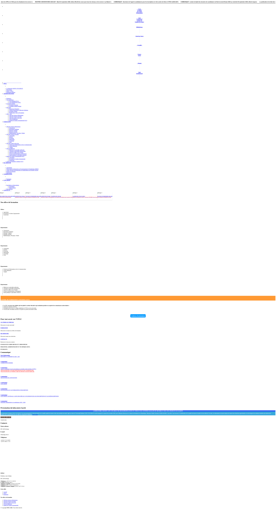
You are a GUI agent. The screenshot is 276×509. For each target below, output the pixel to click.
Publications (9, 172)
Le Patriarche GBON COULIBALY (14, 88)
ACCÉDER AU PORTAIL (7, 322)
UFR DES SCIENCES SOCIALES (11, 243)
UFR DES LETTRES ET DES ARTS (12, 263)
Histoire (11, 137)
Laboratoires (9, 167)
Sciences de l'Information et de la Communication (20, 144)
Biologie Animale (13, 131)
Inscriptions (11, 186)
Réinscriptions (12, 187)
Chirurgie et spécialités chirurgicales (17, 151)
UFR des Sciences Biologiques (16, 115)
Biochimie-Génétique (14, 129)
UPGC (5, 493)
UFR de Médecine (13, 119)
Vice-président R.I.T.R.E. (15, 102)
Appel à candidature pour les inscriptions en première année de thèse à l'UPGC (18, 368)
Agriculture (11, 157)
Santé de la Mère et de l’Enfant (16, 152)
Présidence (8, 98)
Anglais (11, 147)
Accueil (5, 492)
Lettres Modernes (13, 146)
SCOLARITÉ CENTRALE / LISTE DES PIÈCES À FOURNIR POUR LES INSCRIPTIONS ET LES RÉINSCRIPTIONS (30, 395)
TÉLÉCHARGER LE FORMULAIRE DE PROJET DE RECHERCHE (17, 371)
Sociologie (11, 140)
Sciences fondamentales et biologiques (18, 153)
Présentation (9, 89)
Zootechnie (11, 160)
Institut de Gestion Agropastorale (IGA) (18, 120)
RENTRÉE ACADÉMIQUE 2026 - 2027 (10, 356)
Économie (11, 138)
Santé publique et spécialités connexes (17, 155)
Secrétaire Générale (13, 105)
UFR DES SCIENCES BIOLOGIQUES (12, 224)
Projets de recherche (10, 171)
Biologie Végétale (13, 130)
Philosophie (12, 139)
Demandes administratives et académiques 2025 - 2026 (13, 402)
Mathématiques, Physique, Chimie (17, 133)
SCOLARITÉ (4, 383)
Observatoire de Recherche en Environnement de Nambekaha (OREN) (22, 169)
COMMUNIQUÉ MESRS (7, 362)
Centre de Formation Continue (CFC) (14, 161)
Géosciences (12, 128)
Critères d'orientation (138, 316)
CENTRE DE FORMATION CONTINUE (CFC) (15, 299)
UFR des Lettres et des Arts (15, 118)
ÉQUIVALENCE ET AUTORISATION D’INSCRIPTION (14, 389)
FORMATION (4, 328)
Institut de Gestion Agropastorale (10, 505)
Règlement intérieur (10, 92)
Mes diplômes (9, 189)
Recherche (5, 494)
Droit (10, 142)
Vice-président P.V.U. (14, 101)
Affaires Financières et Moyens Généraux (18, 110)
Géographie (12, 135)
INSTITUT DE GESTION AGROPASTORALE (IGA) (17, 206)
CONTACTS (4, 339)
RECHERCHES (5, 333)
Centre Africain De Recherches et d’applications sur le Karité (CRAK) (22, 170)
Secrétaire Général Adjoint (15, 106)
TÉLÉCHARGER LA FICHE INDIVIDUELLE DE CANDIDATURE (17, 370)
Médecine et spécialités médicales (16, 150)
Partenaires (8, 179)
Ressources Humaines (14, 109)
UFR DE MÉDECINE (7, 281)
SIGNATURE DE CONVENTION (9, 377)
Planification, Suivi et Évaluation (16, 112)
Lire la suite (35, 414)
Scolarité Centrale (13, 111)
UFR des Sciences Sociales (15, 116)
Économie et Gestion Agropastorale (17, 159)
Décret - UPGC (9, 91)
